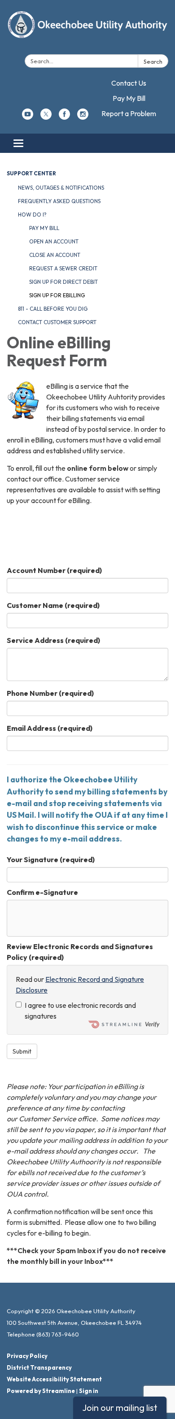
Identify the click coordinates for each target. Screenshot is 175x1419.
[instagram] (82, 117)
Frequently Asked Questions (59, 201)
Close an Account (54, 255)
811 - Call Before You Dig (53, 308)
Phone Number (50, 693)
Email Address (49, 728)
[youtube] (27, 117)
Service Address (53, 640)
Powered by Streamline (41, 1390)
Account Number (54, 570)
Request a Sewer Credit (63, 268)
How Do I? (32, 214)
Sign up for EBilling (57, 295)
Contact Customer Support (57, 322)
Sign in (88, 1390)
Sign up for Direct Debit (63, 281)
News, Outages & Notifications (61, 187)
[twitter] (46, 117)
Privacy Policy (27, 1355)
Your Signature (51, 859)
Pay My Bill (129, 98)
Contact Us (128, 82)
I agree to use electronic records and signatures (80, 1010)
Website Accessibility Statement (54, 1379)
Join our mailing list (120, 1407)
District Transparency (39, 1367)
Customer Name (53, 605)
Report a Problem (128, 113)
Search (153, 61)
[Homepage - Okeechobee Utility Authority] (87, 29)
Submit (22, 1051)
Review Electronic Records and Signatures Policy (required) (80, 952)
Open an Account (54, 241)
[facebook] (64, 117)
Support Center (31, 173)
